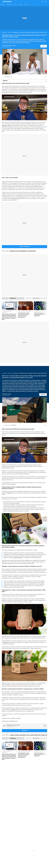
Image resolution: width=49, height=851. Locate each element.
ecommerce (43, 394)
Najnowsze (9, 4)
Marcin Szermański (44, 311)
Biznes (20, 4)
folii (28, 697)
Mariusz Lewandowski (6, 312)
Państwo (44, 46)
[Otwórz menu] (45, 1)
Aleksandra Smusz (6, 394)
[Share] (45, 77)
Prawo (15, 4)
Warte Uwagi (36, 298)
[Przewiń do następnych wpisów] (45, 309)
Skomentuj (8, 76)
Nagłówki (5, 80)
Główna (2, 4)
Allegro (8, 493)
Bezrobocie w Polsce (6, 125)
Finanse (26, 4)
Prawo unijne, (37, 735)
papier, (31, 735)
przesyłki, (43, 735)
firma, (17, 251)
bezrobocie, (13, 251)
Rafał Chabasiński (27, 311)
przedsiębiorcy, (23, 251)
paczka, (28, 735)
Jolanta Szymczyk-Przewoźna (9, 45)
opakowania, (22, 735)
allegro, (12, 735)
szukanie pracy (15, 198)
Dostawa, (17, 735)
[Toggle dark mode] (42, 1)
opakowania (5, 642)
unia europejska (31, 251)
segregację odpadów (18, 557)
